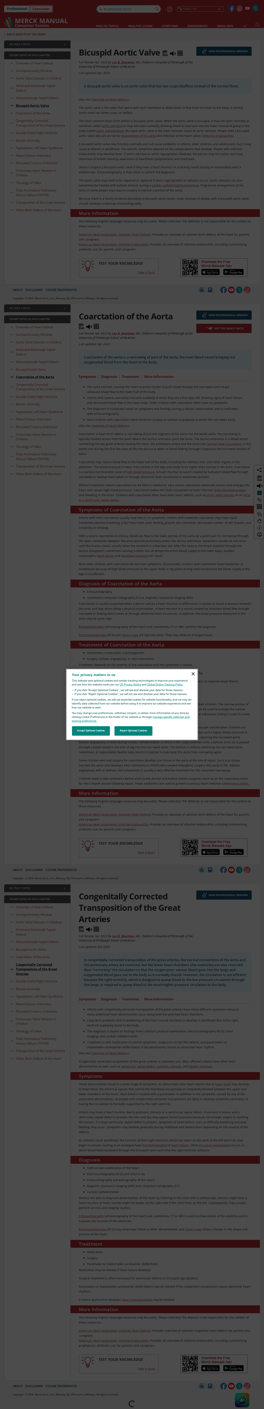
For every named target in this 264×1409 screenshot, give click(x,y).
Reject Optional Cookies (133, 730)
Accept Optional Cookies (91, 730)
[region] (132, 704)
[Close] (193, 673)
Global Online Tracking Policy (165, 684)
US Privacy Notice (130, 684)
